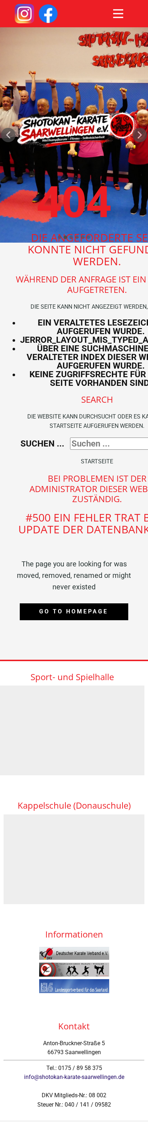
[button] (8, 135)
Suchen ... (42, 444)
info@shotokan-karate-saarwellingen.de (74, 1077)
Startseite (97, 461)
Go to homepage (73, 611)
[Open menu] (118, 13)
